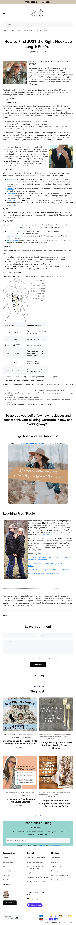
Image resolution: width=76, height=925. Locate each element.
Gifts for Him (55, 862)
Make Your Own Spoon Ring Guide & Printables (36, 867)
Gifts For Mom (55, 858)
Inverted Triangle (13, 200)
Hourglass (11, 193)
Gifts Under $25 (56, 866)
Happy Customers (9, 871)
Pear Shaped (12, 179)
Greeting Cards (56, 880)
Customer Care (8, 862)
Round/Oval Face (14, 231)
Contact (5, 858)
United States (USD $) (12, 918)
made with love (44, 534)
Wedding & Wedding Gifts (59, 875)
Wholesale (6, 884)
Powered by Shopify (67, 922)
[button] (72, 13)
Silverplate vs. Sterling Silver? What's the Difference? (49, 570)
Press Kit (6, 880)
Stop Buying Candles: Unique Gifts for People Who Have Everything (20, 742)
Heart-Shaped (12, 240)
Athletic (10, 189)
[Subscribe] (67, 840)
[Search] (4, 24)
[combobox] (38, 24)
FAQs (5, 866)
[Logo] (38, 12)
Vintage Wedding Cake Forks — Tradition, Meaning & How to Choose (56, 745)
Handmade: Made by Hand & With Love (43, 573)
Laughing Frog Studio (56, 922)
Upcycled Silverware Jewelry (36, 858)
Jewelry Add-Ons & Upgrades (36, 882)
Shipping (6, 875)
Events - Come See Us (34, 862)
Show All (38, 816)
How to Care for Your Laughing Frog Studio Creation (20, 800)
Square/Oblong (13, 236)
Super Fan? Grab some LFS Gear (37, 877)
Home (4, 30)
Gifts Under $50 (56, 871)
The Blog (12, 30)
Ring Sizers (30, 873)
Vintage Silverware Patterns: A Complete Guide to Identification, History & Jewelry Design (56, 803)
